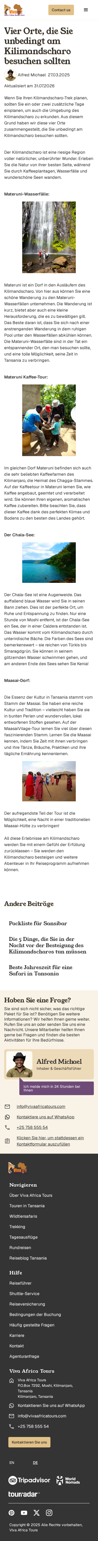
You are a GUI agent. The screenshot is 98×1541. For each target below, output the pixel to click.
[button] (61, 10)
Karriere (16, 1335)
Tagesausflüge (23, 1237)
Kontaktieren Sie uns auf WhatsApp (51, 1405)
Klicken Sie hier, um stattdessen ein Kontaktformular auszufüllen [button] (50, 1141)
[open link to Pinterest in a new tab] (11, 1513)
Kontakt (16, 1346)
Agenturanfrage (24, 1356)
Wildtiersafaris (23, 1216)
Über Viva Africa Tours (30, 1195)
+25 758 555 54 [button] (32, 1127)
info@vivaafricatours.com (42, 1416)
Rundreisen (20, 1247)
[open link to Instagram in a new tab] (49, 1513)
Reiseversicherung (27, 1304)
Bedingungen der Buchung (35, 1314)
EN (11, 1462)
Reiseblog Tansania (28, 1258)
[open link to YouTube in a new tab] (24, 1513)
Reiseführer (20, 1283)
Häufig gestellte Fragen (31, 1325)
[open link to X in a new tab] (36, 1513)
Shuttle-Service (24, 1293)
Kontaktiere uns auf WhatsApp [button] (45, 1117)
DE (35, 1462)
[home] (14, 10)
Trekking (17, 1226)
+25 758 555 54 (33, 1426)
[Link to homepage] (18, 1168)
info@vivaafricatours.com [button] (41, 1106)
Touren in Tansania (27, 1206)
